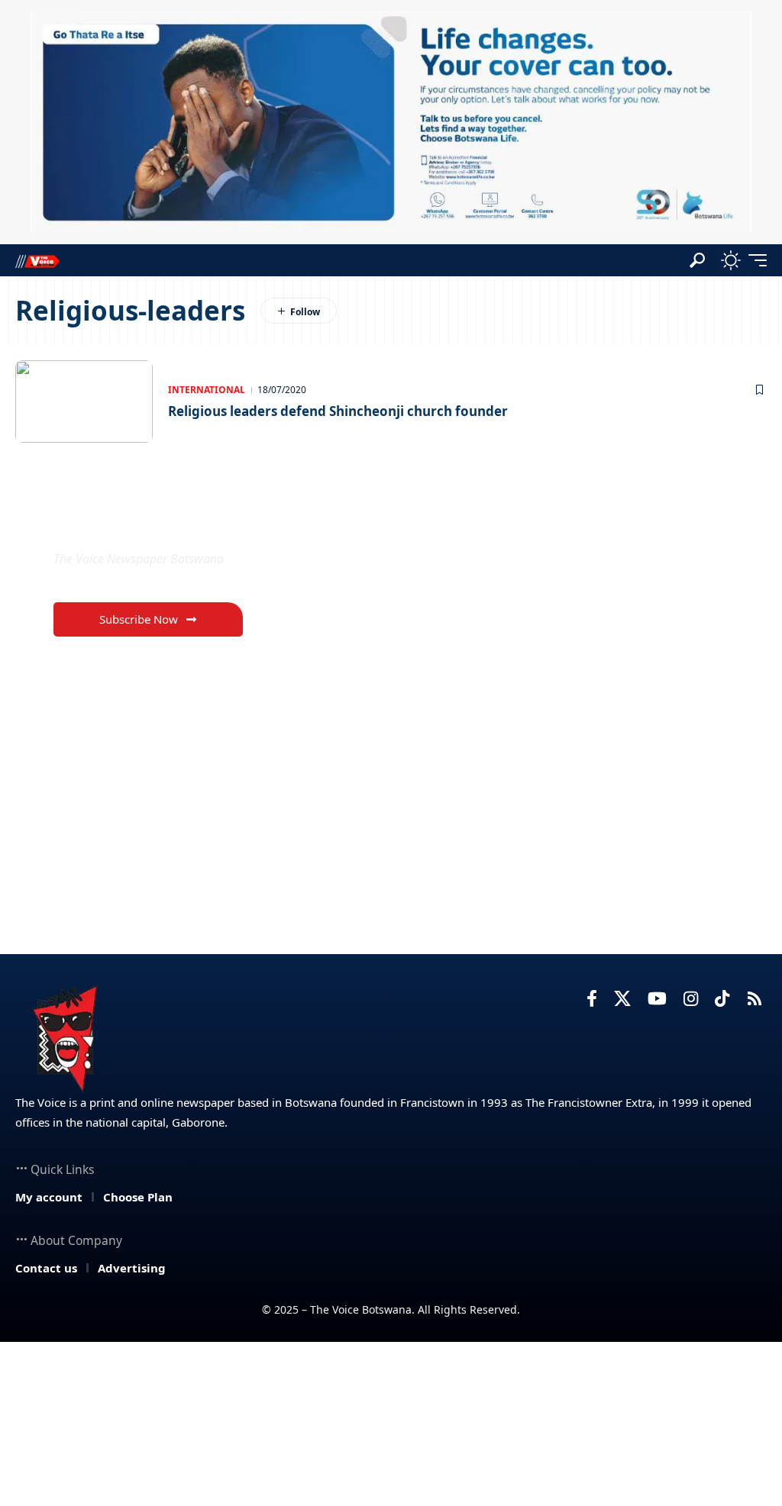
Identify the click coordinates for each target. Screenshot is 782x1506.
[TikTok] (722, 999)
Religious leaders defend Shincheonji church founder (338, 411)
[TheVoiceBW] (37, 260)
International (206, 389)
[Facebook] (592, 999)
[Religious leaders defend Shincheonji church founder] (84, 401)
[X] (622, 999)
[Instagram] (691, 999)
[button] (697, 260)
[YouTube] (657, 999)
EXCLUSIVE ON (134, 522)
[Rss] (754, 999)
